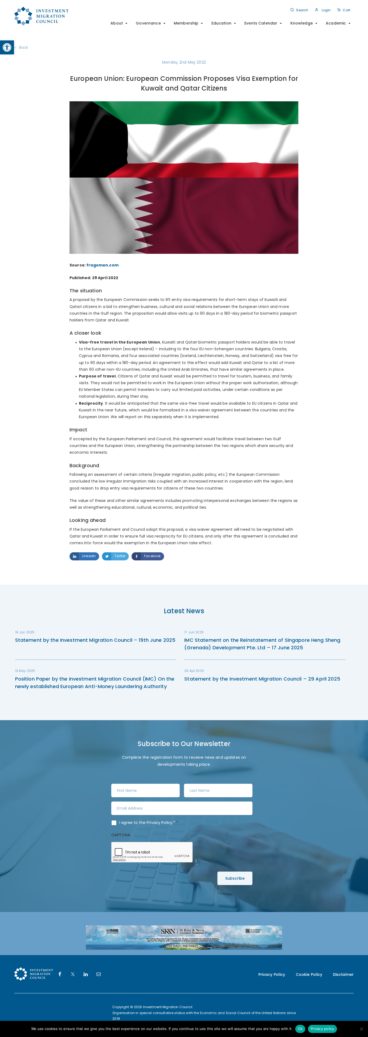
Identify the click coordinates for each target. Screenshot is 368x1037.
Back (23, 47)
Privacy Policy (159, 822)
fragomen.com (102, 265)
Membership (186, 23)
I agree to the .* (148, 822)
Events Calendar (260, 23)
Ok (300, 1028)
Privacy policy (322, 1028)
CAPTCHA (120, 835)
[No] (361, 1029)
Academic (336, 23)
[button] (7, 47)
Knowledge (301, 23)
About (116, 23)
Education (221, 23)
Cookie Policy (309, 974)
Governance (148, 23)
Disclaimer (343, 974)
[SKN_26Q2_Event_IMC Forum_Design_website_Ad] (184, 937)
